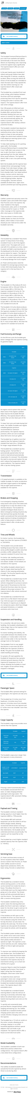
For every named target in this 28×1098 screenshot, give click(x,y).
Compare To (16, 8)
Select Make (4, 8)
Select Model (10, 8)
